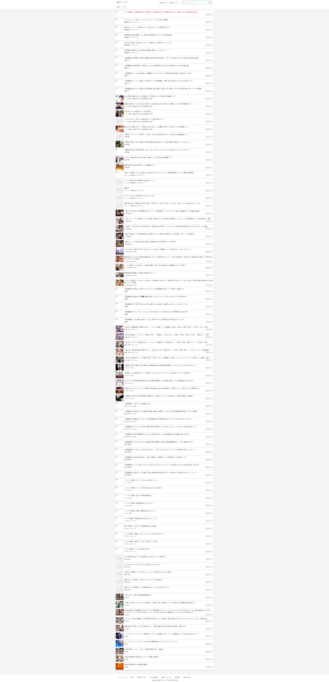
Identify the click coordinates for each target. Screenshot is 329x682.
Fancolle (126, 597)
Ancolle (126, 636)
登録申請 (177, 677)
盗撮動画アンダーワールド (131, 22)
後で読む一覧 (163, 3)
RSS (132, 677)
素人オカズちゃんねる (130, 406)
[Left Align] (210, 2)
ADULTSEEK (127, 444)
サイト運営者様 (153, 677)
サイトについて (123, 677)
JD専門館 (126, 137)
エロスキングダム (129, 368)
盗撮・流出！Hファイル (130, 329)
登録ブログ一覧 (141, 677)
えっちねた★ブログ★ (130, 251)
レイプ (124, 7)
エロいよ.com (128, 482)
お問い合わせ (187, 677)
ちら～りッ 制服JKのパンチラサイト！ (134, 175)
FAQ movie (127, 559)
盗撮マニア (127, 60)
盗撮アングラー (162, 680)
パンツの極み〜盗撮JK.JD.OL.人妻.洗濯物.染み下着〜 (138, 98)
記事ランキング (174, 3)
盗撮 (118, 7)
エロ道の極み (128, 213)
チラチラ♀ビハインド (130, 521)
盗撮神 (126, 291)
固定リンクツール (166, 677)
